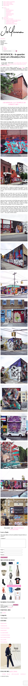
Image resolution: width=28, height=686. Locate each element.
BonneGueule (4, 623)
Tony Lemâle (3, 639)
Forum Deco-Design (5, 628)
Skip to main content (7, 2)
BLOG (8, 674)
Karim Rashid (4, 630)
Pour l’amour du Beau (5, 637)
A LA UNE (16, 62)
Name (2, 549)
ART (20, 62)
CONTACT (23, 674)
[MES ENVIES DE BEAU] (11, 599)
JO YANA (3, 38)
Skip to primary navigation (9, 1)
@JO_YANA (13, 671)
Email (2, 552)
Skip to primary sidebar (8, 4)
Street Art (21, 64)
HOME (4, 674)
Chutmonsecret (4, 625)
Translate (11, 607)
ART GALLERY (15, 674)
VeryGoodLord (4, 641)
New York (16, 64)
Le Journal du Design (5, 634)
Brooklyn (12, 64)
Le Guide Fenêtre (4, 632)
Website (2, 554)
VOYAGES (24, 62)
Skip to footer (6, 5)
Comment (3, 538)
